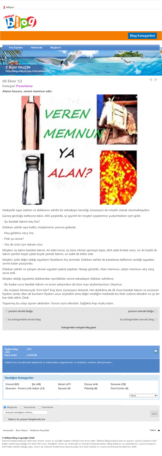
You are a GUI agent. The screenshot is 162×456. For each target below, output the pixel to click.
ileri (156, 80)
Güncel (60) (12, 384)
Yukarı (153, 430)
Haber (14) (38, 388)
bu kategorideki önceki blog (24, 319)
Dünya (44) (91, 384)
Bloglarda (12, 407)
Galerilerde (47, 407)
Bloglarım (55, 47)
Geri (150, 80)
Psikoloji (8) (90, 388)
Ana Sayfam (16, 47)
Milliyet (10, 7)
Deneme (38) (118, 384)
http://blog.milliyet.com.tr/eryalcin (25, 71)
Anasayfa (8, 430)
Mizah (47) (64, 384)
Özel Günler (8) (119, 388)
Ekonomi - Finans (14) (18, 388)
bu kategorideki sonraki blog (137, 319)
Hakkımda (36, 47)
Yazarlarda (29, 407)
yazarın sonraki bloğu (141, 311)
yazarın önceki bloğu (20, 311)
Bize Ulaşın (22, 430)
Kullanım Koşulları (39, 430)
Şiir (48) (36, 384)
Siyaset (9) (64, 388)
